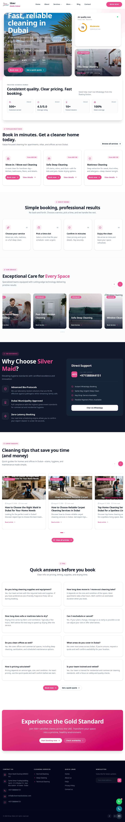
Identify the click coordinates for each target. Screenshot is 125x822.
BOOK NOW (114, 4)
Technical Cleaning (43, 781)
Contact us (69, 789)
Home (38, 4)
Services (56, 4)
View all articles (62, 540)
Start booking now (49, 740)
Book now (14, 70)
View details (28, 177)
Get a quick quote (34, 70)
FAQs (67, 781)
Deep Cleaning (41, 778)
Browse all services (110, 144)
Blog (78, 4)
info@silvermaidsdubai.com (19, 796)
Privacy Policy (70, 785)
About (46, 4)
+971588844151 (14, 790)
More (68, 4)
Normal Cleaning (42, 774)
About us (68, 778)
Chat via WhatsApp (95, 408)
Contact (87, 4)
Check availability (73, 740)
